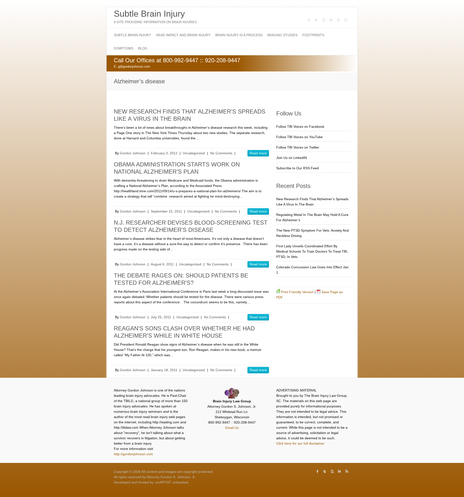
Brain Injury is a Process (238, 35)
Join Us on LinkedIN (291, 158)
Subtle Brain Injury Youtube (323, 20)
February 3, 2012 (164, 153)
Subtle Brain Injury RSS (338, 20)
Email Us (232, 428)
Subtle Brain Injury (149, 13)
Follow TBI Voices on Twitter (297, 147)
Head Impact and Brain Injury (183, 35)
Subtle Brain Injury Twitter (316, 20)
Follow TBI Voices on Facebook (300, 126)
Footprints (313, 35)
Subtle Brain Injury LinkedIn (330, 20)
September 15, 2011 (166, 211)
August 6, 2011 (162, 264)
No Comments (221, 153)
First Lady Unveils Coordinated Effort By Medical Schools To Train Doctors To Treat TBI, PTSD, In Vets (312, 251)
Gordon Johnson (132, 153)
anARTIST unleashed (171, 482)
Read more (258, 153)
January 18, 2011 (164, 370)
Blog (142, 48)
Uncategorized (194, 153)
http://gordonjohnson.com (133, 454)
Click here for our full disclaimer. (300, 443)
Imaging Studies (282, 35)
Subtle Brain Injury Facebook (309, 20)
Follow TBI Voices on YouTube (299, 137)
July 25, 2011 (161, 317)
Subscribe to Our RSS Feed (297, 168)
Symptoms (123, 48)
